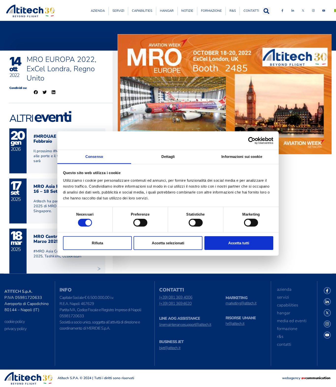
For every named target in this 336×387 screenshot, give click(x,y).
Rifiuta (97, 243)
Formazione (211, 11)
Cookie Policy (14, 321)
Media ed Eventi (291, 321)
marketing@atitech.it (241, 303)
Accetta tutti (238, 243)
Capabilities (142, 11)
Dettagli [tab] (168, 156)
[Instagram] (313, 11)
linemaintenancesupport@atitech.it (185, 324)
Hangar (167, 11)
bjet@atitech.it (169, 348)
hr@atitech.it (235, 323)
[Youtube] (324, 11)
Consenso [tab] (94, 156)
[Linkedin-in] (293, 11)
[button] (266, 11)
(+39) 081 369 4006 (175, 297)
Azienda (98, 11)
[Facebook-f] (282, 11)
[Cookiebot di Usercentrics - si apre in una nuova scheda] (251, 140)
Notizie (187, 11)
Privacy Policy (15, 329)
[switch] (140, 223)
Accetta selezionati (168, 243)
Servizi (118, 11)
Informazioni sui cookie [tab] (241, 156)
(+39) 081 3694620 (175, 303)
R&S (232, 11)
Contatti (251, 11)
